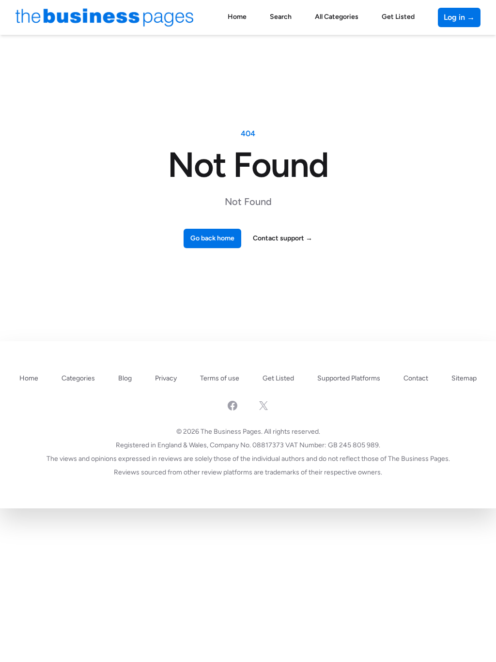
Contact (415, 378)
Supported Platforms (348, 378)
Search (281, 17)
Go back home (212, 238)
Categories (78, 378)
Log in (459, 17)
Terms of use (219, 378)
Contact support (282, 238)
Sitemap (464, 378)
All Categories (336, 17)
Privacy (166, 378)
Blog (125, 378)
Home (237, 17)
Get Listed (398, 17)
